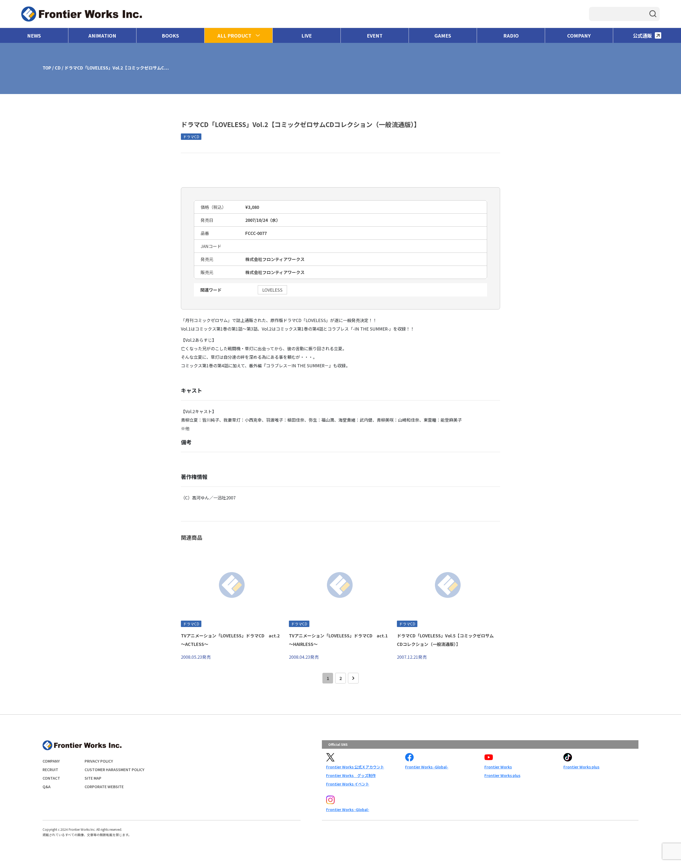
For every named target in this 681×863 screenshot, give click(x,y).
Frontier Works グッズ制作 (351, 775)
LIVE (306, 35)
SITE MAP (93, 778)
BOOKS (170, 35)
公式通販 (642, 35)
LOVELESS (272, 290)
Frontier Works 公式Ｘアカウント (355, 767)
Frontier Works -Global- (426, 767)
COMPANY (579, 35)
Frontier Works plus (502, 775)
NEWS (34, 35)
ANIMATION (102, 35)
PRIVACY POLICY (99, 761)
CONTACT (51, 778)
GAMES (442, 35)
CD (58, 67)
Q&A (47, 786)
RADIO (511, 35)
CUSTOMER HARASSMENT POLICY (114, 769)
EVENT (375, 35)
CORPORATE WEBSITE (104, 786)
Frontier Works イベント (347, 784)
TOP (47, 67)
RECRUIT (50, 769)
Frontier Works (498, 767)
